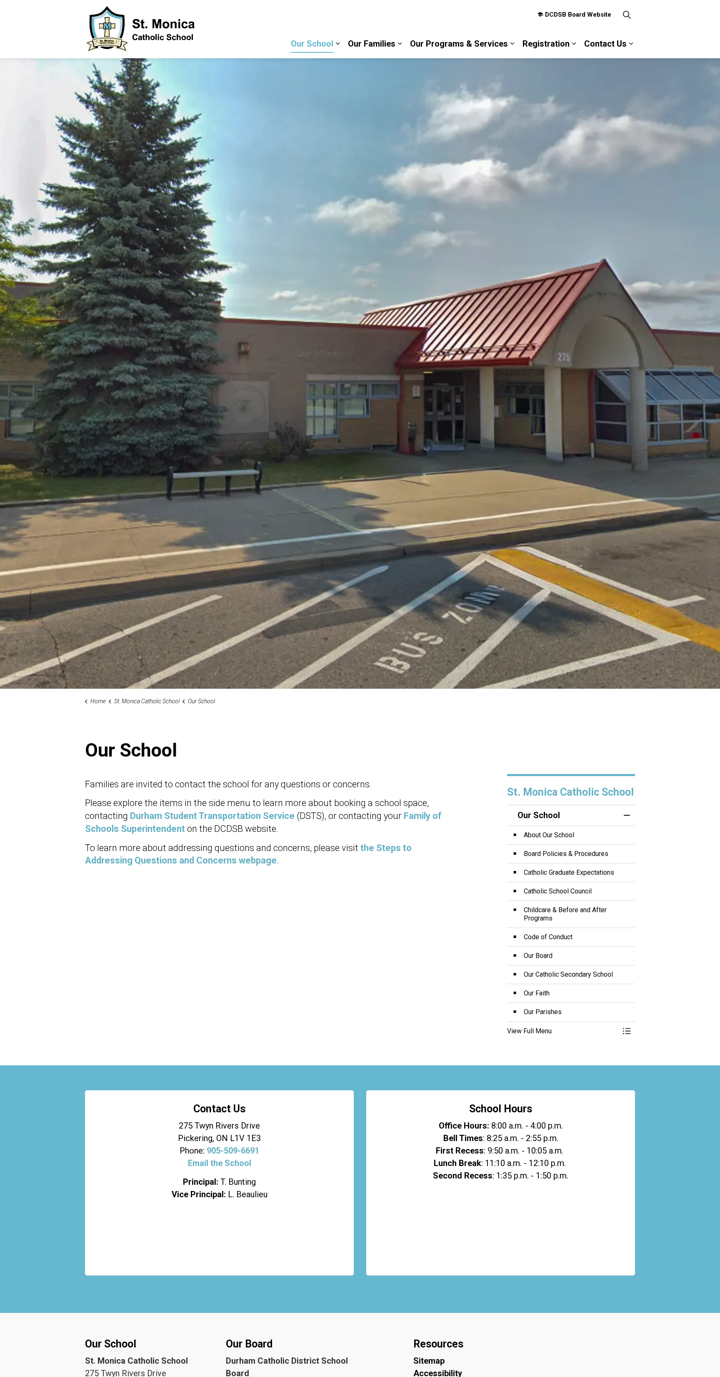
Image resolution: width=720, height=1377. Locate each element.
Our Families (371, 44)
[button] (563, 1031)
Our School (312, 44)
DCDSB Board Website (578, 14)
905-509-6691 (233, 1151)
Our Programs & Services (459, 44)
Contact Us (605, 44)
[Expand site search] (626, 14)
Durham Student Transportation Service (212, 816)
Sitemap (429, 1361)
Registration (546, 44)
